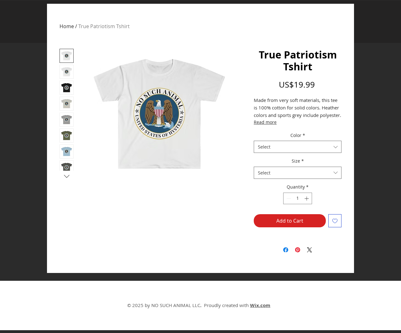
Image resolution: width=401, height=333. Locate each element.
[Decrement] (288, 198)
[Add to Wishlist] (334, 220)
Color (297, 135)
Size (298, 161)
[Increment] (307, 198)
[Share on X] (309, 250)
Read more (265, 122)
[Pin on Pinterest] (297, 250)
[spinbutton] (297, 198)
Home (67, 26)
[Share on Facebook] (285, 250)
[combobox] (297, 147)
